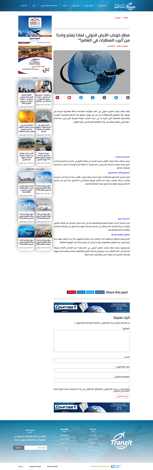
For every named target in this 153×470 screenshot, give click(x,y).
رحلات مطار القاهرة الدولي (49, 5)
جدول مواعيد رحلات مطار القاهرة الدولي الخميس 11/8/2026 (43, 187)
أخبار (33, 5)
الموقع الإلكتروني (122, 377)
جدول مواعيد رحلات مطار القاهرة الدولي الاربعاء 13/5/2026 (26, 242)
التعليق (126, 328)
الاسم (127, 357)
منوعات (64, 5)
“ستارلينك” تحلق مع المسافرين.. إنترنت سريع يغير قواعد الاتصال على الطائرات (43, 98)
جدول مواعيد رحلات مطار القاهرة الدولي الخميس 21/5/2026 (26, 216)
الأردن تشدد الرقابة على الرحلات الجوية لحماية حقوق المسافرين (26, 156)
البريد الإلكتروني (122, 367)
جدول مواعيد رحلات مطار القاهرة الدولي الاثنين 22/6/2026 (43, 216)
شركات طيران (89, 5)
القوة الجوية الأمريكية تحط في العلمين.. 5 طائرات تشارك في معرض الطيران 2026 (26, 99)
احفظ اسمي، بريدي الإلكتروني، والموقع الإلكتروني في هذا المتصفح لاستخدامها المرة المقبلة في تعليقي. (92, 390)
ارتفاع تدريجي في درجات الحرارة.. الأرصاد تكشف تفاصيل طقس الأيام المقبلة (26, 128)
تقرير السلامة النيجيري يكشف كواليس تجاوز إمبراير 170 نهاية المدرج (44, 156)
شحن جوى (76, 5)
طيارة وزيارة (102, 5)
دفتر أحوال (24, 5)
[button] (128, 97)
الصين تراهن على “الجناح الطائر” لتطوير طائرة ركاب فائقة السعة (44, 128)
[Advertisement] (92, 140)
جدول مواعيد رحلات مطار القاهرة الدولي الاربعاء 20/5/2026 (43, 242)
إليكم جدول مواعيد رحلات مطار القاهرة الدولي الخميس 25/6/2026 (26, 189)
